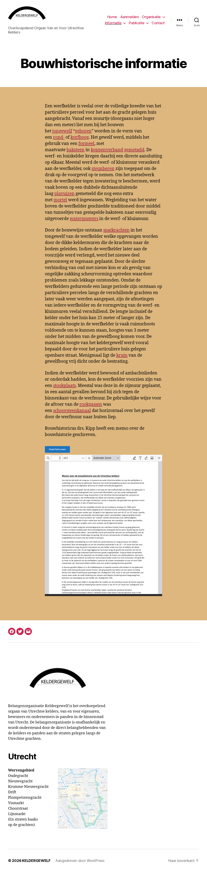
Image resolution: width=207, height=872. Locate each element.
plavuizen (64, 193)
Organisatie (151, 17)
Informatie (113, 23)
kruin (122, 355)
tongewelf (62, 131)
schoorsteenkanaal (72, 410)
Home (112, 17)
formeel (86, 143)
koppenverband (107, 150)
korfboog (80, 137)
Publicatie (136, 23)
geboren (83, 131)
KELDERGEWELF (36, 860)
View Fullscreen (57, 449)
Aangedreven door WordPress (80, 860)
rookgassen (90, 404)
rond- (58, 137)
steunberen (103, 168)
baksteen (75, 150)
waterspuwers (84, 218)
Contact (158, 23)
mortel (60, 200)
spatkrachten (116, 230)
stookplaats (64, 385)
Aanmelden (129, 17)
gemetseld (134, 150)
